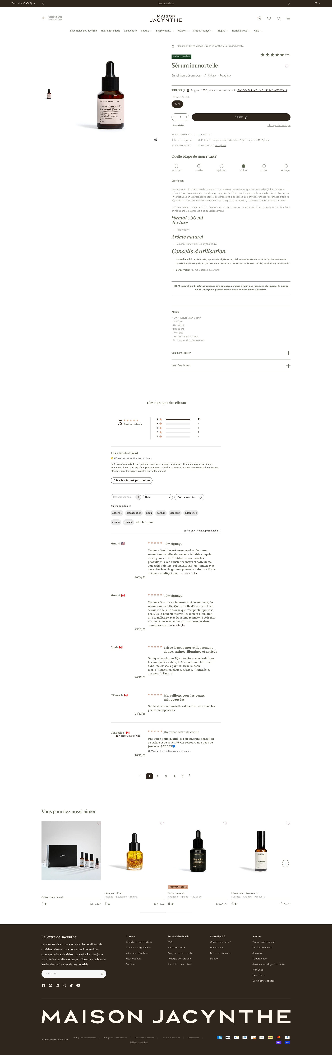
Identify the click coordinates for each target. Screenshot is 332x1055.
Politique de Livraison (179, 959)
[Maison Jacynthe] (166, 18)
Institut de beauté (262, 948)
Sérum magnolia (176, 893)
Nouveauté (130, 31)
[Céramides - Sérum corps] (260, 850)
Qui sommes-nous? (220, 942)
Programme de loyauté (180, 953)
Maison (182, 31)
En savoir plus (189, 573)
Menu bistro (258, 976)
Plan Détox (258, 970)
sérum (116, 522)
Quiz (256, 31)
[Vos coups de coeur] (269, 18)
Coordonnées (193, 1038)
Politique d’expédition (139, 1042)
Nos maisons (217, 948)
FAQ (170, 942)
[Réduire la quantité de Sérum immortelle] (174, 117)
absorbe (117, 513)
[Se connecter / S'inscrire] (259, 18)
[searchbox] (123, 497)
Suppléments (163, 31)
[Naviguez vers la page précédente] (141, 775)
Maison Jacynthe (58, 1040)
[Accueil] (173, 46)
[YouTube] (78, 985)
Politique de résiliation (171, 1038)
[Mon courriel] (102, 974)
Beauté (145, 31)
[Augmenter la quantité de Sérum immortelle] (186, 117)
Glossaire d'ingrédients (138, 948)
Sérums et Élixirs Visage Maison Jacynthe (199, 46)
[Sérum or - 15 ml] (134, 850)
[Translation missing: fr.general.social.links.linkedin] (57, 985)
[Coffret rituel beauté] (71, 850)
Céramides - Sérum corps (244, 893)
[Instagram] (64, 985)
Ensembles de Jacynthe (83, 31)
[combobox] (158, 497)
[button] (96, 825)
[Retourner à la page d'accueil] (166, 1017)
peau (149, 513)
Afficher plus (144, 522)
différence (191, 513)
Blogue (221, 31)
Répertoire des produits (139, 942)
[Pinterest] (50, 985)
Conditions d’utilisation (145, 1038)
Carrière (130, 964)
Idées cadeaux (133, 959)
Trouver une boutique (263, 942)
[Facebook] (44, 985)
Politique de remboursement (116, 1038)
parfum (161, 513)
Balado (214, 959)
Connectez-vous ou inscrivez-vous (262, 90)
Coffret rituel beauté (52, 897)
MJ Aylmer (263, 140)
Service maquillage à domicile (268, 964)
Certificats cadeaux (263, 981)
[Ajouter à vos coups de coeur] (286, 66)
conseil (128, 522)
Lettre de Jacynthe (220, 953)
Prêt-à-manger (202, 31)
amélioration (134, 513)
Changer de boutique (279, 126)
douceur (175, 513)
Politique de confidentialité (84, 1038)
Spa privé (257, 953)
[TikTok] (71, 985)
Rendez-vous (239, 31)
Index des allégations (137, 953)
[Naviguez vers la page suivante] (191, 775)
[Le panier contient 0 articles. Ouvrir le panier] (288, 18)
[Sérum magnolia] (197, 850)
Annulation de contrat (180, 964)
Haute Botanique (110, 31)
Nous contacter (176, 948)
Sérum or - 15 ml (113, 893)
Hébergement (259, 959)
